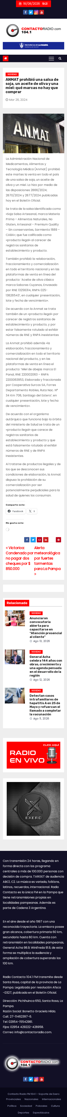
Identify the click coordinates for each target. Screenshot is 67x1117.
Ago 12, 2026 (41, 680)
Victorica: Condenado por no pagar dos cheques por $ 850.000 (20, 558)
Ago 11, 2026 (41, 718)
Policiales (41, 1106)
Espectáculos (41, 1112)
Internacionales (51, 1099)
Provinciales (13, 1099)
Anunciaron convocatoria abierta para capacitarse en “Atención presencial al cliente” (46, 627)
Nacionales (31, 1099)
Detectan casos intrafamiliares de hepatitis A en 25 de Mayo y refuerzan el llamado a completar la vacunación (45, 705)
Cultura (55, 1106)
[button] (60, 58)
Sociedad (12, 74)
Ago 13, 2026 (41, 641)
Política (11, 1106)
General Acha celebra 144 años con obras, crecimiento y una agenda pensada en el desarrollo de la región (46, 666)
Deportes (23, 1112)
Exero (56, 1094)
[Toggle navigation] (51, 58)
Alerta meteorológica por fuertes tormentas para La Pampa (47, 558)
